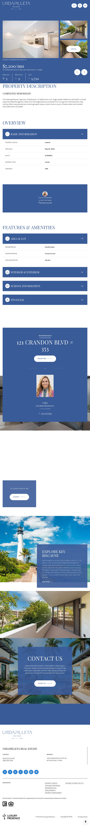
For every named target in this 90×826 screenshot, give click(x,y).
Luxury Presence (49, 817)
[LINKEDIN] (15, 772)
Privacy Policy (82, 817)
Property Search (51, 783)
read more (46, 581)
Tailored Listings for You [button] (74, 783)
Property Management (53, 793)
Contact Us (74, 5)
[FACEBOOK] (10, 772)
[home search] (80, 5)
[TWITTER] (20, 772)
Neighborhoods (50, 788)
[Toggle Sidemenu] (85, 5)
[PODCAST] (31, 772)
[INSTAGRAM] (5, 772)
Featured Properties (52, 786)
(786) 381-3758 (8, 760)
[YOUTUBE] (36, 772)
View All (73, 49)
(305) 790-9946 (45, 200)
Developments (50, 790)
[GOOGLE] (26, 772)
